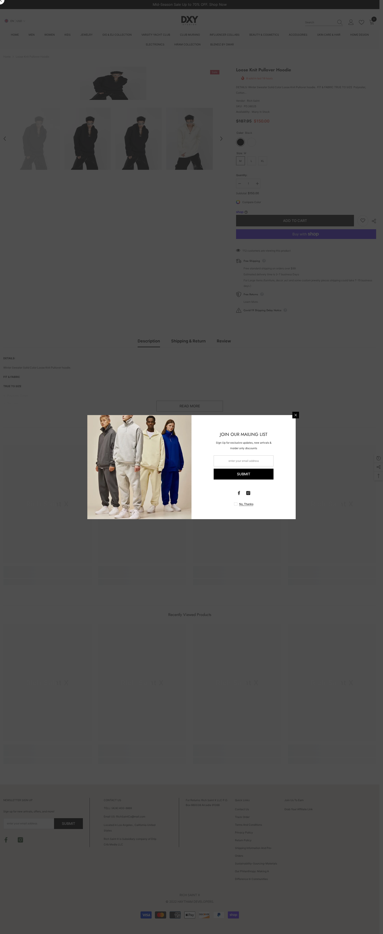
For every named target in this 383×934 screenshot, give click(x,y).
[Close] (295, 415)
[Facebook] (239, 493)
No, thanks (246, 504)
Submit (243, 474)
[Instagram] (248, 493)
